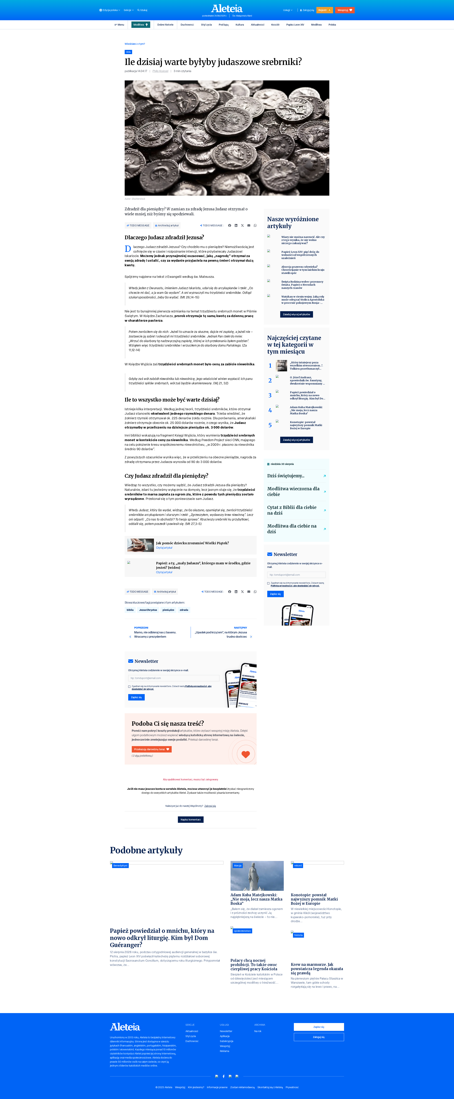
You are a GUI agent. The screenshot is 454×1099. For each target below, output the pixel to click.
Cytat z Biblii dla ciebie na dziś (291, 510)
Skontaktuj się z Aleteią (270, 1087)
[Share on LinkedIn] (236, 225)
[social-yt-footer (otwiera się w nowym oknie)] (216, 1076)
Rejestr (323, 10)
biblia (130, 610)
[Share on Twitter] (242, 225)
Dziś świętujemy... (285, 476)
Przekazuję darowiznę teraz (149, 749)
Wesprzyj (343, 10)
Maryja (237, 865)
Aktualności (257, 24)
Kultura (240, 24)
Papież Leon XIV (295, 24)
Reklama (224, 1051)
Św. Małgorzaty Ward (242, 15)
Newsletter (226, 1031)
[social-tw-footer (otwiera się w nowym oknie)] (230, 1076)
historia (298, 935)
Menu (121, 24)
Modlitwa (139, 24)
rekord (298, 865)
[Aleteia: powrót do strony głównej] (227, 8)
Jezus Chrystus (148, 610)
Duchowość (187, 24)
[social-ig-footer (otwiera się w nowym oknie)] (237, 1076)
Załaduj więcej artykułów (296, 314)
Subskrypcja (226, 1041)
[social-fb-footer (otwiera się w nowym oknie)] (223, 1076)
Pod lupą (224, 24)
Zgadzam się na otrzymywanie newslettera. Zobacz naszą (172, 688)
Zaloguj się (308, 10)
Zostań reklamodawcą (242, 1087)
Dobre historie (165, 24)
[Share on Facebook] (229, 225)
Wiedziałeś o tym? (135, 43)
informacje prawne (217, 1087)
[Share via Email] (248, 225)
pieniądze (168, 610)
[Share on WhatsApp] (255, 225)
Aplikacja (224, 1036)
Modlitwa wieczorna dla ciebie (293, 491)
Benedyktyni (120, 865)
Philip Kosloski (160, 71)
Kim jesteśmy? (196, 1087)
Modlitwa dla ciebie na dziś (292, 528)
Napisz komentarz (191, 819)
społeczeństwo (242, 930)
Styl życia (206, 24)
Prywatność (292, 1087)
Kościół (275, 24)
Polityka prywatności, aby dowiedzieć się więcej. (295, 585)
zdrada (184, 610)
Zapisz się (136, 697)
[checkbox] (129, 687)
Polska (332, 24)
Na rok (257, 1031)
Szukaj (143, 10)
